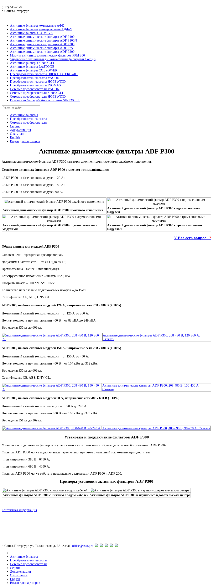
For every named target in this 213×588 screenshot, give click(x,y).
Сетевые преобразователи (28, 122)
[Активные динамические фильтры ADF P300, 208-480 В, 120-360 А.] (52, 339)
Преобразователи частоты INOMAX (36, 85)
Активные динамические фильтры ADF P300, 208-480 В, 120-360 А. (151, 335)
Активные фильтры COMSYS (31, 33)
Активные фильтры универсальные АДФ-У (41, 29)
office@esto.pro (82, 545)
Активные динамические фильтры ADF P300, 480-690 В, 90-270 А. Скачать (156, 428)
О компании (18, 133)
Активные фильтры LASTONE (32, 66)
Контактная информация (19, 510)
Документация (20, 130)
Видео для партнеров (25, 141)
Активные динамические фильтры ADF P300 (42, 44)
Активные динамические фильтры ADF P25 (41, 48)
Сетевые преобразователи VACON (34, 89)
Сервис (15, 126)
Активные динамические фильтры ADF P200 (42, 51)
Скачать (108, 339)
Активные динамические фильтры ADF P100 (42, 36)
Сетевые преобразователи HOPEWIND (38, 96)
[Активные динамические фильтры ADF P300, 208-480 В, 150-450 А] (51, 389)
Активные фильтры (24, 115)
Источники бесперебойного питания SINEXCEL (45, 100)
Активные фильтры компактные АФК (37, 25)
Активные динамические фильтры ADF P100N (43, 40)
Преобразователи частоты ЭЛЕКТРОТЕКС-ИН (44, 74)
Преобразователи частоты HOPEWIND (38, 81)
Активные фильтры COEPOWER (33, 70)
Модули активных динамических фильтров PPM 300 (47, 55)
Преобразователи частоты (28, 118)
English (15, 137)
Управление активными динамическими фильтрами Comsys (52, 59)
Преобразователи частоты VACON (34, 78)
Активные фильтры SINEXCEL (32, 63)
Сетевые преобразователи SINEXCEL (37, 93)
